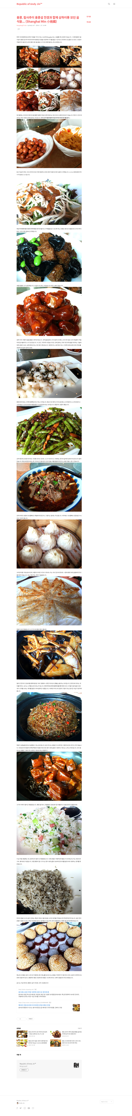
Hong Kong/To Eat (21, 25)
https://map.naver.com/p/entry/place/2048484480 (33, 1002)
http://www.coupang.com (26, 989)
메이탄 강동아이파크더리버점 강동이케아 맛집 (34, 1005)
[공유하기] (22, 1019)
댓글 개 (19, 1055)
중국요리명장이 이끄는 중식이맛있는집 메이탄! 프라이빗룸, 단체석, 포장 (40, 1007)
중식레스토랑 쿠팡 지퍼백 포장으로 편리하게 (33, 992)
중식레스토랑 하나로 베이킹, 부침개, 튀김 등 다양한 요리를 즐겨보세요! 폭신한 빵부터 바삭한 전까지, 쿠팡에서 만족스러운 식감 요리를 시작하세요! (48, 995)
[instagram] (25, 1108)
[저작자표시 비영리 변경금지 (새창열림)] (36, 1019)
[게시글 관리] (24, 1019)
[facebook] (17, 1108)
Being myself (23, 1066)
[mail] (33, 1108)
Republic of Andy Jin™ (29, 4)
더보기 (80, 1028)
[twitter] (21, 1108)
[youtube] (29, 1108)
